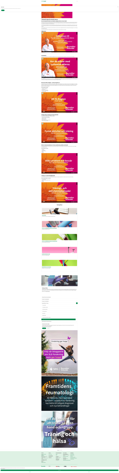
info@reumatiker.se (43, 462)
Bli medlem (44, 328)
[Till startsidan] (44, 1)
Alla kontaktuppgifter (43, 454)
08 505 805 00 (42, 455)
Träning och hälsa (48, 291)
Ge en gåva (48, 328)
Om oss (56, 454)
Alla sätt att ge (50, 454)
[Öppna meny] (42, 1)
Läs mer (3, 10)
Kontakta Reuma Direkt (65, 456)
